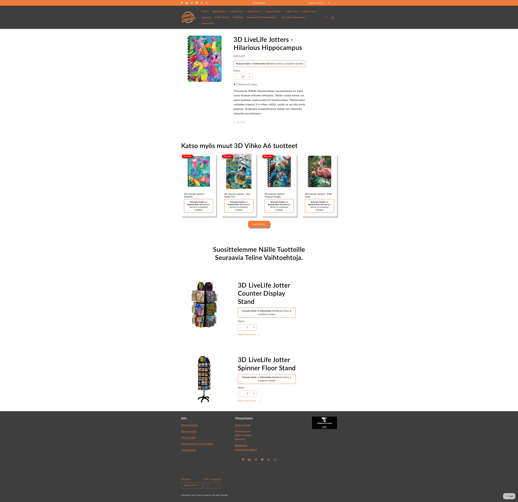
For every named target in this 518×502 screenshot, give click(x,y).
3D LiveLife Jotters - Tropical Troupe (275, 195)
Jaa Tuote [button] (240, 122)
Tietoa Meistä (188, 450)
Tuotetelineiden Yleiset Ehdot (197, 443)
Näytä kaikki (259, 224)
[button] (219, 11)
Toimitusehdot (189, 431)
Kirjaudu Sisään (243, 63)
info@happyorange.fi (246, 449)
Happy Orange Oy (204, 495)
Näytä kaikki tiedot (247, 334)
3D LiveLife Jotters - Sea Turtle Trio (237, 195)
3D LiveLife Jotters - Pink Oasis (318, 195)
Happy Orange (243, 425)
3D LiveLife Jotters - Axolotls (195, 195)
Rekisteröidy (259, 63)
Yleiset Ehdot (188, 437)
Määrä (237, 70)
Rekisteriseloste (189, 425)
